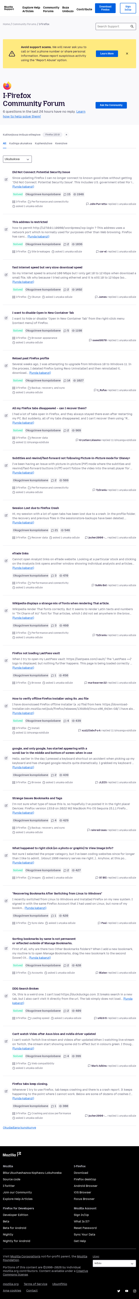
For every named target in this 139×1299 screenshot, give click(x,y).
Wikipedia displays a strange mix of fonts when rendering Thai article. (60, 603)
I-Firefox (21, 201)
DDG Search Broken (25, 988)
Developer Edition (15, 1215)
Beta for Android (14, 1228)
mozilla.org (11, 1284)
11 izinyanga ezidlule (123, 440)
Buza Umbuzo (68, 9)
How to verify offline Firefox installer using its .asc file (50, 698)
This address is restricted (30, 222)
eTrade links (20, 553)
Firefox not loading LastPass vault (36, 653)
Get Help (80, 1241)
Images (36, 877)
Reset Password (85, 1228)
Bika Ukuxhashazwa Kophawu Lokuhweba (32, 1173)
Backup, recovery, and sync (48, 387)
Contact (32, 1290)
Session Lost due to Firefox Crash (35, 508)
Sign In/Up (128, 8)
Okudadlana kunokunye (19, 1127)
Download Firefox (105, 8)
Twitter (118, 1291)
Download (81, 1173)
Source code (11, 1179)
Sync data (37, 923)
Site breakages (40, 251)
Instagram (134, 1291)
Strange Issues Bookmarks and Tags (37, 798)
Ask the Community (111, 105)
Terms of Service (35, 1284)
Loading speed (40, 1018)
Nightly (8, 1234)
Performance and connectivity (50, 201)
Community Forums (51, 9)
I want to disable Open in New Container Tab (43, 312)
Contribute (84, 9)
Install (35, 728)
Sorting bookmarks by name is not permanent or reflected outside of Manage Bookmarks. (44, 941)
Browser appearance (44, 338)
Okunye (36, 297)
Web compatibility (42, 1063)
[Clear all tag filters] (66, 134)
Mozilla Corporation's (25, 1256)
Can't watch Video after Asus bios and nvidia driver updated (54, 1034)
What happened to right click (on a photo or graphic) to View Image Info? (62, 848)
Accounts (37, 972)
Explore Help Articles (31, 9)
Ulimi (96, 1256)
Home (6, 24)
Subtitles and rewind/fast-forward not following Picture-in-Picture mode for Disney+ (71, 458)
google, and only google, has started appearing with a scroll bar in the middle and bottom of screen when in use (52, 751)
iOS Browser (82, 1192)
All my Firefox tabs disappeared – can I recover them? (49, 408)
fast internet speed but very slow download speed (47, 267)
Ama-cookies (12, 1290)
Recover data (39, 437)
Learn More (107, 53)
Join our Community (17, 1192)
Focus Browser (84, 1199)
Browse (36, 682)
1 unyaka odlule (126, 204)
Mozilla (12, 1155)
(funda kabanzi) (23, 186)
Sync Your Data (84, 1234)
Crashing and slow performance (51, 1113)
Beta (6, 1221)
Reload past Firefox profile (30, 358)
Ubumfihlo (59, 1284)
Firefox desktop (85, 1179)
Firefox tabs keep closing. (30, 1084)
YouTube (126, 1291)
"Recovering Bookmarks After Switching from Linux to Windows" (57, 893)
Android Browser (86, 1186)
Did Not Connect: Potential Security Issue (41, 172)
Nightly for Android (16, 1241)
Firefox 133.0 (52, 134)
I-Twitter (9, 1186)
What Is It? (81, 1221)
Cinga (132, 26)
